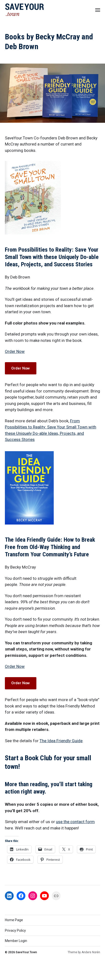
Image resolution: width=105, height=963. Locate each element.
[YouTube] (44, 895)
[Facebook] (21, 895)
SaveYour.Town (26, 952)
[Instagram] (32, 895)
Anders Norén (91, 952)
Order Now (15, 351)
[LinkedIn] (9, 895)
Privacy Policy (15, 930)
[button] (97, 10)
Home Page (14, 920)
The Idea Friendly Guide (61, 740)
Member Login (16, 941)
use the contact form (75, 821)
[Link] (56, 895)
